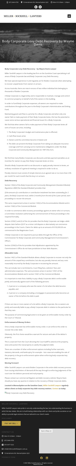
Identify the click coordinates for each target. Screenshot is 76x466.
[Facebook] (35, 6)
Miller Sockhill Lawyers (52, 385)
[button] (69, 16)
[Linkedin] (40, 6)
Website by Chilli (38, 464)
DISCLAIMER (7, 418)
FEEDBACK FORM (8, 457)
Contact (55, 388)
